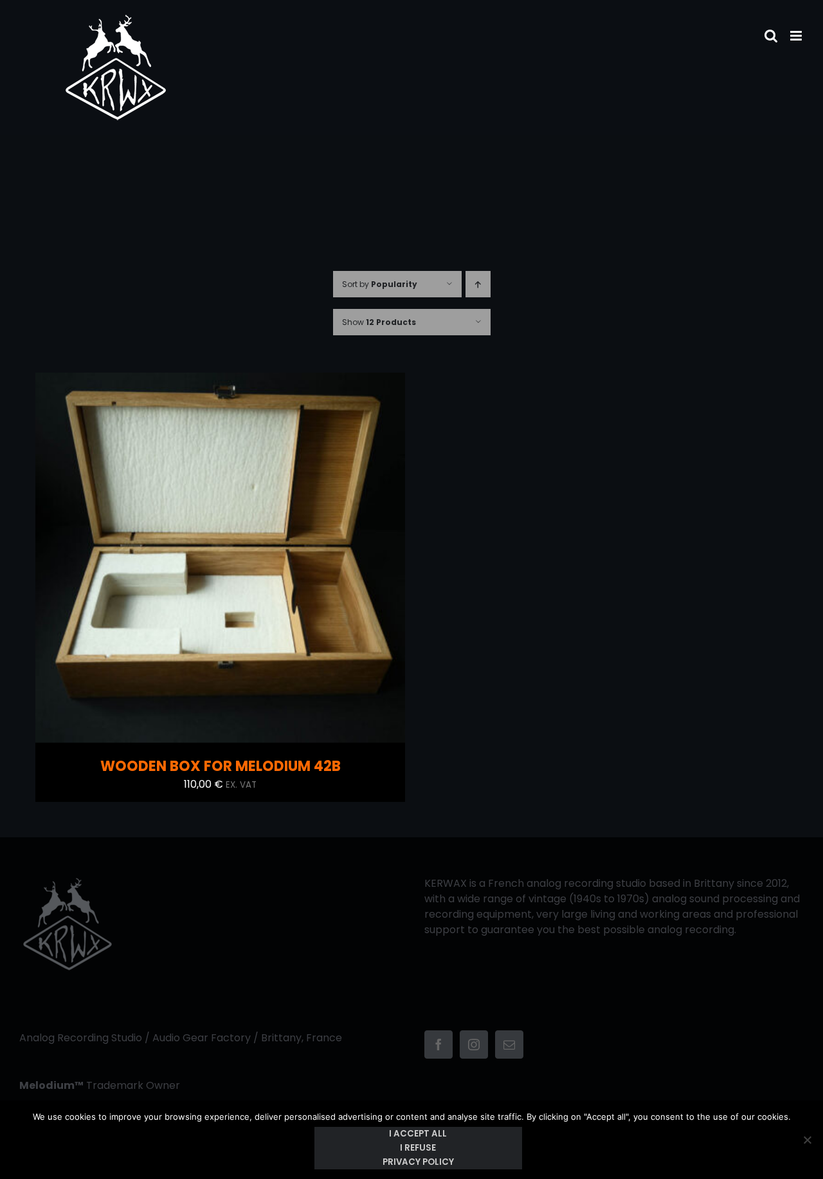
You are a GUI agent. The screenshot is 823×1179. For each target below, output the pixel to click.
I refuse (418, 1148)
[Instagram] (474, 1044)
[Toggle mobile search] (770, 35)
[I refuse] (806, 1139)
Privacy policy (418, 1162)
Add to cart (193, 560)
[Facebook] (438, 1044)
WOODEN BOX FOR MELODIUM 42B (220, 766)
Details (260, 560)
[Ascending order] (478, 284)
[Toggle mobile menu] (797, 35)
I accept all (418, 1134)
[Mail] (509, 1044)
